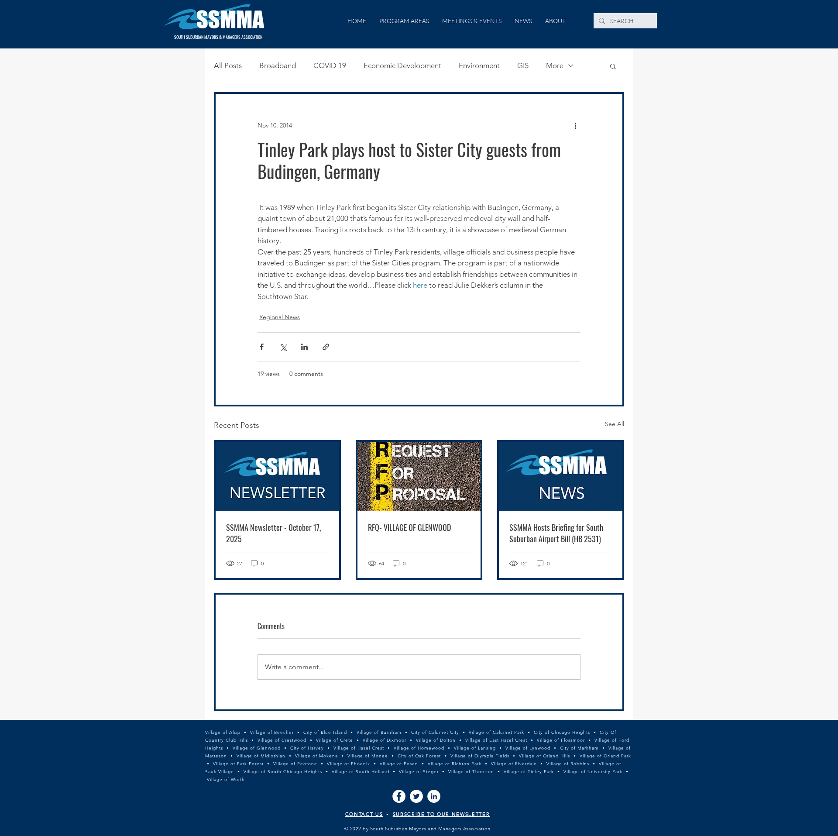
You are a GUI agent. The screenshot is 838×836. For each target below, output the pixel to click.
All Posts (228, 65)
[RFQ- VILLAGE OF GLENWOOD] (419, 476)
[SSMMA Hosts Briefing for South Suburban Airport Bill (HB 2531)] (560, 476)
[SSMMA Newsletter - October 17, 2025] (277, 476)
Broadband (277, 65)
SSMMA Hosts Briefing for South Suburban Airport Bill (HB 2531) (556, 533)
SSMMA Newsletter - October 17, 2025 (273, 533)
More (554, 65)
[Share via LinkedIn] (304, 347)
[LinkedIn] (433, 796)
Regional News (279, 317)
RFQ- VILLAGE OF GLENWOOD (409, 527)
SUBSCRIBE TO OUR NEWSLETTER (441, 814)
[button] (613, 65)
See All (614, 424)
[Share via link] (326, 347)
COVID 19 (329, 65)
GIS (523, 65)
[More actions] (575, 125)
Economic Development (402, 65)
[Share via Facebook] (262, 347)
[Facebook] (398, 796)
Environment (479, 65)
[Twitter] (416, 796)
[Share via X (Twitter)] (283, 347)
